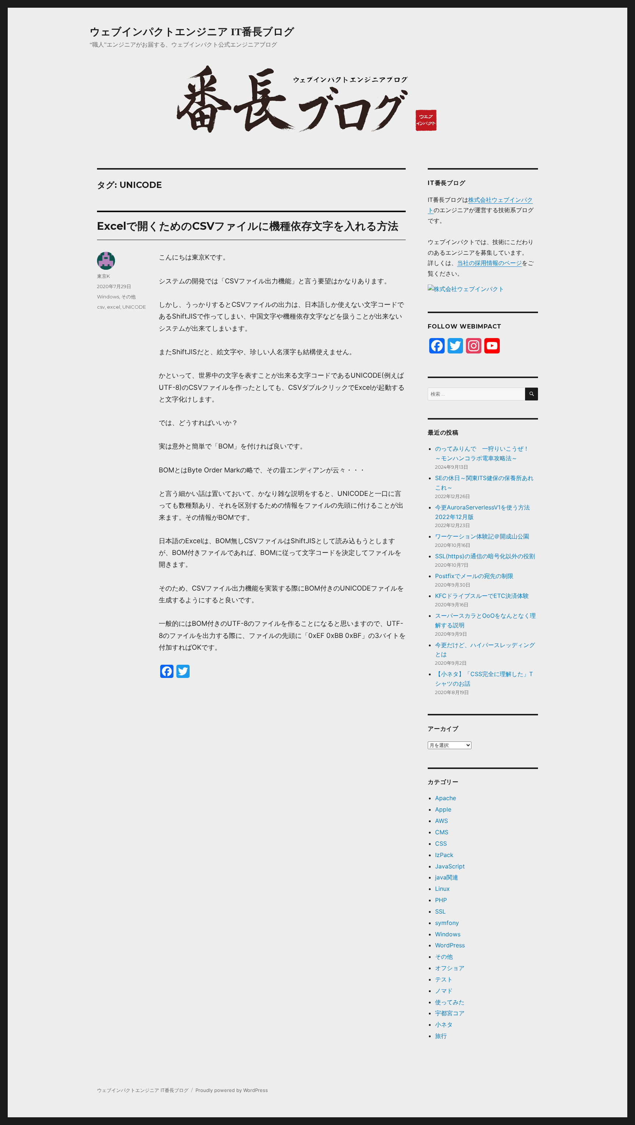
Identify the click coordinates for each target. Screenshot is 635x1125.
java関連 (446, 877)
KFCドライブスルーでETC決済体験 (482, 595)
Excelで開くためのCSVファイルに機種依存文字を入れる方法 (247, 225)
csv (101, 307)
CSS (441, 843)
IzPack (444, 855)
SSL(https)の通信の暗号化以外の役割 (485, 556)
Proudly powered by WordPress (231, 1090)
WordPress (450, 945)
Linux (442, 888)
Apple (443, 809)
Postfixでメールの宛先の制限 (474, 576)
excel (113, 307)
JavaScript (450, 866)
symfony (447, 922)
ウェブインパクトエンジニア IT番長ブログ (192, 31)
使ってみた (449, 1002)
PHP (441, 900)
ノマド (444, 990)
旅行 (441, 1035)
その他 (128, 297)
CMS (441, 832)
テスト (444, 979)
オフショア (449, 968)
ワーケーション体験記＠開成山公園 (482, 536)
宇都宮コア (449, 1013)
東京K (103, 276)
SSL (440, 911)
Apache (445, 798)
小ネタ (444, 1024)
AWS (441, 820)
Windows (108, 297)
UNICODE (134, 307)
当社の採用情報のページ (489, 262)
